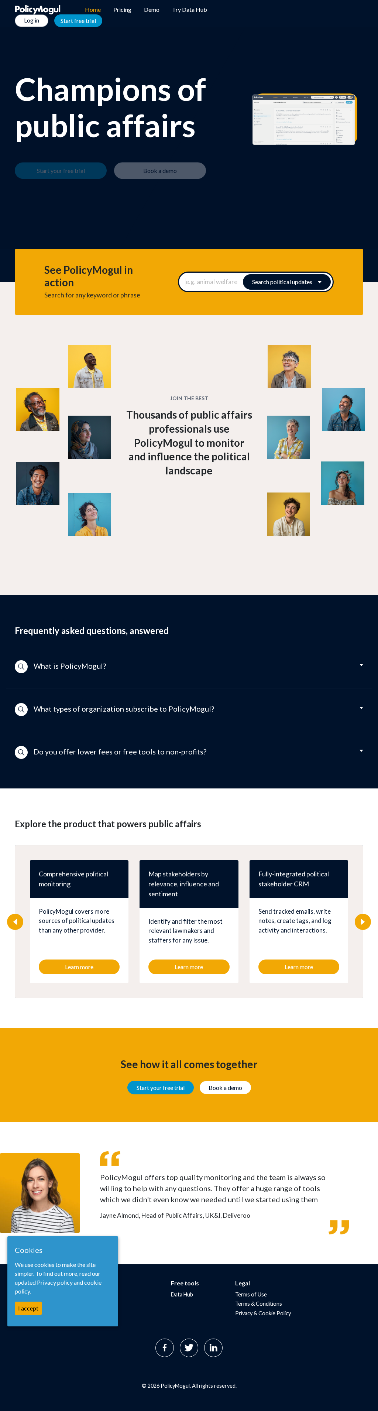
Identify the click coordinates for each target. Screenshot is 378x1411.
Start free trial (78, 20)
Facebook (164, 1348)
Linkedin (213, 1348)
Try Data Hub (189, 9)
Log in (31, 20)
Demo (151, 9)
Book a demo (225, 1087)
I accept (28, 1308)
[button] (189, 667)
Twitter (189, 1348)
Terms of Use (251, 1294)
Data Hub (182, 1294)
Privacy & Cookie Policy (263, 1313)
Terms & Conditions (258, 1304)
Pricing (122, 9)
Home (93, 9)
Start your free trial (161, 1087)
